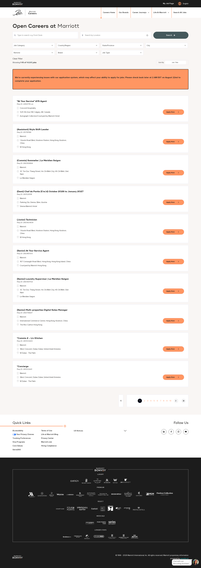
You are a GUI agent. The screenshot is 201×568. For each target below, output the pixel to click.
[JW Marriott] (125, 482)
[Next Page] (176, 401)
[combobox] (45, 35)
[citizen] (110, 510)
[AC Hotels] (103, 509)
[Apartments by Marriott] (112, 537)
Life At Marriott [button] (159, 12)
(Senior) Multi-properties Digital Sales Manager (42, 310)
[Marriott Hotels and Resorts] (31, 495)
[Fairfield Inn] (94, 509)
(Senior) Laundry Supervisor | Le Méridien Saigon (43, 279)
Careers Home (109, 12)
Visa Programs (19, 442)
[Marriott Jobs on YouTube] (185, 431)
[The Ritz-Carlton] (86, 482)
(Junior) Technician (27, 220)
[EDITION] (74, 481)
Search (169, 35)
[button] (34, 45)
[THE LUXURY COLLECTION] (97, 482)
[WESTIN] (60, 494)
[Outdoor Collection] (165, 495)
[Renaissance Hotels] (80, 495)
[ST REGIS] (107, 482)
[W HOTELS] (115, 482)
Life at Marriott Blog (49, 434)
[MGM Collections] (150, 494)
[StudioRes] (98, 538)
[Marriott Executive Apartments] (134, 537)
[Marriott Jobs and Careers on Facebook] (171, 431)
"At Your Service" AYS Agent (32, 101)
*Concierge (22, 366)
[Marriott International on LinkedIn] (163, 431)
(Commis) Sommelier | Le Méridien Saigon (39, 161)
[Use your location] (148, 35)
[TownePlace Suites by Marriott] (78, 537)
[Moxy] (127, 509)
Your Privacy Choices (25, 434)
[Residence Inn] (67, 537)
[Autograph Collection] (91, 495)
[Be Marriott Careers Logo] (26, 12)
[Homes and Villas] (123, 537)
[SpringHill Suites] (83, 509)
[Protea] (139, 509)
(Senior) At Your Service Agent (33, 251)
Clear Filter (18, 58)
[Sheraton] (42, 495)
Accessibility (18, 431)
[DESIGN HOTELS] (116, 494)
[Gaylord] (139, 496)
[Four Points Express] (101, 524)
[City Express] (89, 524)
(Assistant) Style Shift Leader (33, 130)
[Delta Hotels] (51, 495)
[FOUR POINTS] (70, 509)
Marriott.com (46, 442)
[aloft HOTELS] (118, 509)
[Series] (112, 524)
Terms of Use (46, 431)
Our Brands (124, 12)
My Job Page (168, 4)
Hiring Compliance (49, 446)
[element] (87, 537)
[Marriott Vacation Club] (128, 495)
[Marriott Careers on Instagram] (178, 431)
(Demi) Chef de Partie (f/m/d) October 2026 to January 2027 (50, 192)
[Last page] (183, 401)
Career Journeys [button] (139, 12)
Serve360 (17, 450)
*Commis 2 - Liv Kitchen (30, 338)
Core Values (18, 446)
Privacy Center (47, 438)
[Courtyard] (60, 509)
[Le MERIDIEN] (70, 494)
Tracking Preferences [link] (22, 438)
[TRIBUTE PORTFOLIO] (103, 494)
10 (170, 401)
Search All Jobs (179, 12)
